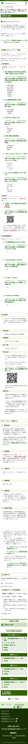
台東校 (6, 674)
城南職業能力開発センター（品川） (14, 658)
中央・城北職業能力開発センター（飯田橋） (15, 639)
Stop (21, 707)
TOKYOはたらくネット (8, 721)
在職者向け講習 (8, 624)
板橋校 (6, 647)
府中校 (6, 687)
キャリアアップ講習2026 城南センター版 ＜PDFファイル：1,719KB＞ (15, 41)
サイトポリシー (5, 716)
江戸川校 (6, 671)
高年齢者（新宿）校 (9, 645)
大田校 (6, 660)
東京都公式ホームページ (8, 718)
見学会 (14, 11)
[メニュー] (26, 3)
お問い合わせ (5, 713)
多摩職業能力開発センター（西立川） (15, 682)
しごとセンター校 (9, 642)
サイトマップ (5, 711)
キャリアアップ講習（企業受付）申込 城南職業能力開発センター (16, 211)
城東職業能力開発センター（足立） (14, 669)
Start (18, 707)
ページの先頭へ (15, 699)
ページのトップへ (6, 613)
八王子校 (6, 684)
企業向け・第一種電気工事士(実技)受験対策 (16, 204)
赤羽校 (6, 650)
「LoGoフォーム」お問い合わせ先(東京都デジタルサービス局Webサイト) (17, 564)
